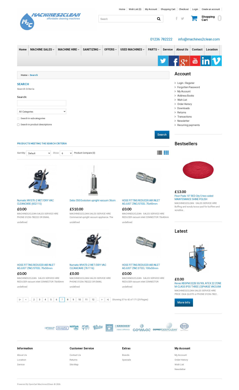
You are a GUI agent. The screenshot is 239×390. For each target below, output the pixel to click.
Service (168, 49)
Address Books (185, 95)
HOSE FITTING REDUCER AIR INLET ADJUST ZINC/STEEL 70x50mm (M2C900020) (36, 268)
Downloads (183, 108)
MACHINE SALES (41, 49)
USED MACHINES (131, 49)
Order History (184, 104)
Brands (125, 355)
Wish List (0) (135, 9)
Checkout (184, 9)
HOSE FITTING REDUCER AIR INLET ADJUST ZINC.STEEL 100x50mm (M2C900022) (141, 268)
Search (34, 75)
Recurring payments (188, 125)
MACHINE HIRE (67, 49)
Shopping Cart (168, 9)
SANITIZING (90, 49)
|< (20, 299)
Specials (126, 359)
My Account (151, 9)
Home (122, 9)
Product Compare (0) (84, 153)
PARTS (152, 49)
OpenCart (33, 384)
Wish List (182, 99)
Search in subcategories (33, 118)
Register (190, 83)
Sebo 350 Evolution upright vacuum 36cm (92, 200)
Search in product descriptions (36, 124)
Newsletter (183, 120)
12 (93, 299)
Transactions (184, 116)
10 (79, 299)
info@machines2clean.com (199, 39)
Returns (181, 112)
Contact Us (75, 355)
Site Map (74, 364)
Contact (197, 49)
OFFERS (109, 49)
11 (86, 299)
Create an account (211, 9)
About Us (182, 49)
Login (195, 9)
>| (108, 299)
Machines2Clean (45, 384)
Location (212, 49)
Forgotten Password (188, 87)
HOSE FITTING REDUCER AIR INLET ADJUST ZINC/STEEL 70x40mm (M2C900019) (141, 203)
